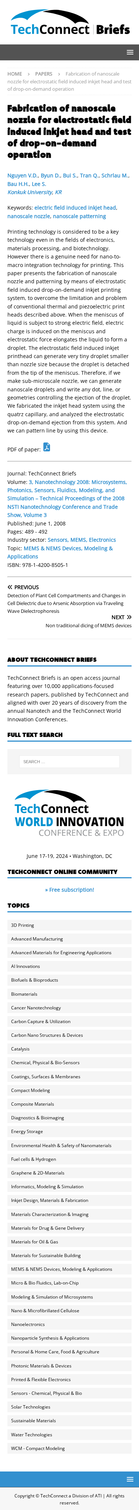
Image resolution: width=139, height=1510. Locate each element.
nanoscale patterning (79, 216)
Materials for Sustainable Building (46, 1255)
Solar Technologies (30, 1407)
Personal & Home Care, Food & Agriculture (55, 1352)
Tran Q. (89, 175)
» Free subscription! (69, 889)
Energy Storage (27, 1131)
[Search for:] (70, 761)
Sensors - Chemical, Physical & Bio (46, 1393)
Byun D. (50, 175)
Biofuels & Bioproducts (34, 980)
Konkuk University (29, 192)
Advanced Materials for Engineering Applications (61, 952)
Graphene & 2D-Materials (37, 1173)
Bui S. (70, 175)
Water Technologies (31, 1435)
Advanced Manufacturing (37, 939)
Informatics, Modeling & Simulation (47, 1186)
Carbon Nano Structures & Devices (47, 1035)
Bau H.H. (18, 183)
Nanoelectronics (28, 1324)
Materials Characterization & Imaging (50, 1214)
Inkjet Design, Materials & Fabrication (49, 1200)
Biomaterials (24, 994)
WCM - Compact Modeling (38, 1448)
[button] (128, 52)
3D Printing (22, 925)
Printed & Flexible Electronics (41, 1379)
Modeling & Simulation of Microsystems (52, 1297)
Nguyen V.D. (22, 175)
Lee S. (39, 183)
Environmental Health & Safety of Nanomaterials (61, 1145)
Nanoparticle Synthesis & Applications (50, 1338)
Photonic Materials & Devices (41, 1366)
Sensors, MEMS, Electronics (82, 539)
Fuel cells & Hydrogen (33, 1159)
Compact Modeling (30, 1090)
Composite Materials (32, 1104)
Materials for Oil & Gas (34, 1242)
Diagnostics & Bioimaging (37, 1118)
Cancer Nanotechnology (36, 1008)
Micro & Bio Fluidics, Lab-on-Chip (45, 1283)
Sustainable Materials (33, 1420)
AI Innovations (25, 966)
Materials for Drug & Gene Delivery (47, 1228)
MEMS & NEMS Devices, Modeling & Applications (61, 1269)
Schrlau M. (115, 175)
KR (58, 192)
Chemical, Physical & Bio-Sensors (45, 1062)
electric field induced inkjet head (75, 207)
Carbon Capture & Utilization (40, 1021)
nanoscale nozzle (28, 216)
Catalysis (20, 1049)
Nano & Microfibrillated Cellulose (45, 1310)
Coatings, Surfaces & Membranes (45, 1076)
